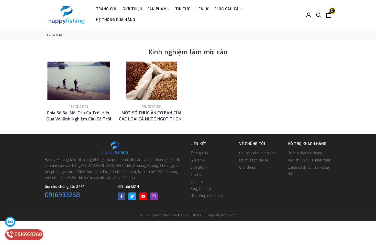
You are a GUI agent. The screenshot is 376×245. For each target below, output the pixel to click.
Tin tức (182, 9)
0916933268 (62, 195)
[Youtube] (143, 196)
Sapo (231, 215)
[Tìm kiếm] (319, 14)
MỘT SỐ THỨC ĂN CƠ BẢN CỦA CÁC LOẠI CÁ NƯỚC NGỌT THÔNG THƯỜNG (151, 119)
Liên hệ (202, 9)
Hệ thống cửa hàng (115, 19)
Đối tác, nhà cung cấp (257, 153)
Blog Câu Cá (227, 9)
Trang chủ (106, 9)
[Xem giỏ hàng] (328, 15)
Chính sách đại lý (253, 160)
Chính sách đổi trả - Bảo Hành (308, 170)
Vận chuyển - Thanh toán (309, 160)
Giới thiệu (132, 9)
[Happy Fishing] (66, 15)
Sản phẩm (157, 9)
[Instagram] (154, 196)
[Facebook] (121, 196)
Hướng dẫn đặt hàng (305, 153)
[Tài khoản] (308, 14)
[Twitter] (132, 196)
